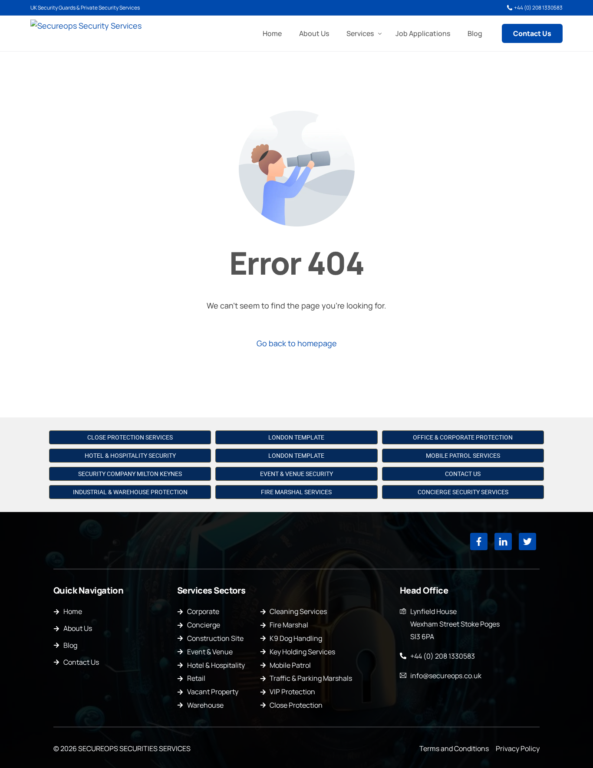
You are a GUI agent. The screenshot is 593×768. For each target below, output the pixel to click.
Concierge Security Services (463, 492)
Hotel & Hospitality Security (130, 455)
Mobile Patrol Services (463, 455)
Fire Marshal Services (296, 492)
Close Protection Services (130, 437)
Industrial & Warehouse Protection (130, 492)
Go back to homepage (297, 343)
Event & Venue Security (296, 473)
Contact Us (463, 473)
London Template (296, 437)
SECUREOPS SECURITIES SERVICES (134, 748)
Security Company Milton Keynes (130, 473)
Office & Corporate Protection (463, 437)
